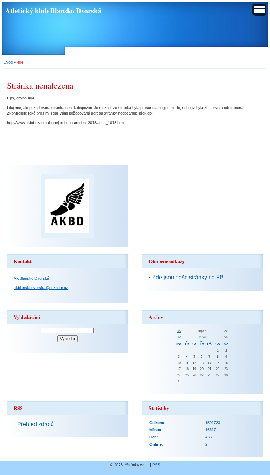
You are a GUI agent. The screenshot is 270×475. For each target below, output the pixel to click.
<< (179, 331)
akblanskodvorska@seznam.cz (41, 288)
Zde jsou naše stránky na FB (188, 277)
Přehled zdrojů (35, 424)
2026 (202, 337)
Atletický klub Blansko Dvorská (53, 10)
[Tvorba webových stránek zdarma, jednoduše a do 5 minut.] (147, 465)
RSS (156, 465)
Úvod (8, 62)
